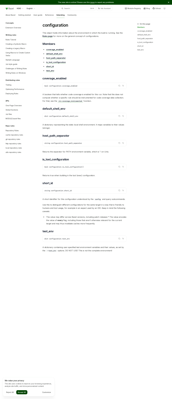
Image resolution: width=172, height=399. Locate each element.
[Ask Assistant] (123, 85)
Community (72, 15)
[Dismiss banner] (168, 2)
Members (141, 27)
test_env (140, 50)
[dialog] (28, 386)
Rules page (47, 36)
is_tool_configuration (145, 42)
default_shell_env (144, 35)
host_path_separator (145, 38)
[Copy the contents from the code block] (119, 85)
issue (92, 2)
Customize (46, 392)
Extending (61, 15)
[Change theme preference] (164, 8)
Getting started (24, 15)
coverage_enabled (144, 31)
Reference (49, 15)
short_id (140, 46)
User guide (37, 15)
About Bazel (10, 15)
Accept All (22, 392)
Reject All (10, 392)
